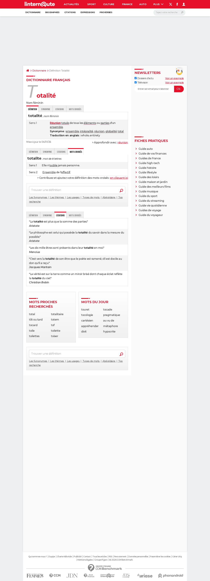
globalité (111, 131)
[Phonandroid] (171, 576)
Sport (91, 4)
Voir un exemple (174, 78)
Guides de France (150, 158)
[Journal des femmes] (35, 576)
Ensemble (49, 172)
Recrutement (120, 556)
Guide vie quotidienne (153, 205)
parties (105, 123)
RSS (110, 556)
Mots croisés (75, 109)
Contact (87, 556)
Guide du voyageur (151, 215)
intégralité (86, 131)
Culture (108, 4)
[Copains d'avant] (107, 576)
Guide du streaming (151, 200)
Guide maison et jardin (153, 182)
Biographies (52, 12)
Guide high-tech (149, 163)
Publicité (78, 556)
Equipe (52, 556)
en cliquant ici (119, 177)
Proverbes (106, 12)
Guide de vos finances (153, 153)
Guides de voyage (150, 210)
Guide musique (148, 191)
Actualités (71, 4)
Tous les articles (100, 556)
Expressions (88, 12)
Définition (33, 151)
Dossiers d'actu (145, 78)
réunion (99, 131)
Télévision (142, 82)
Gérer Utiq (177, 556)
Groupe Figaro (100, 560)
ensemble (56, 127)
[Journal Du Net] (72, 576)
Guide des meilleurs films (155, 186)
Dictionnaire (32, 12)
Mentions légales (85, 560)
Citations (70, 12)
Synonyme (45, 109)
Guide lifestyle (148, 172)
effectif (65, 172)
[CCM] (55, 576)
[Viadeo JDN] (126, 576)
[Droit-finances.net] (89, 576)
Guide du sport (148, 196)
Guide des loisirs (149, 177)
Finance (127, 4)
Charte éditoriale (64, 556)
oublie (53, 165)
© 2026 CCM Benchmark (121, 560)
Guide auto (146, 148)
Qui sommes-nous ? (37, 556)
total (121, 131)
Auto (142, 4)
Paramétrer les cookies (160, 556)
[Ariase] (145, 575)
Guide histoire (147, 167)
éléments (90, 123)
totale (65, 123)
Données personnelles (138, 556)
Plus (156, 4)
